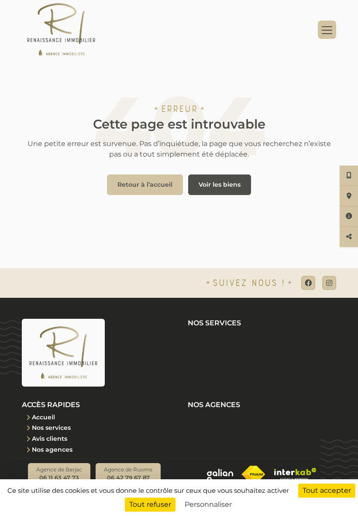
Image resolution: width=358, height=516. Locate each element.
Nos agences (52, 449)
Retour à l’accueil (144, 184)
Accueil (43, 417)
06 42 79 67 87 (128, 474)
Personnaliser (208, 504)
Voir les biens (220, 184)
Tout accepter (327, 490)
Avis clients (49, 439)
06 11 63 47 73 (59, 474)
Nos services (51, 428)
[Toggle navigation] (327, 30)
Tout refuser (150, 504)
